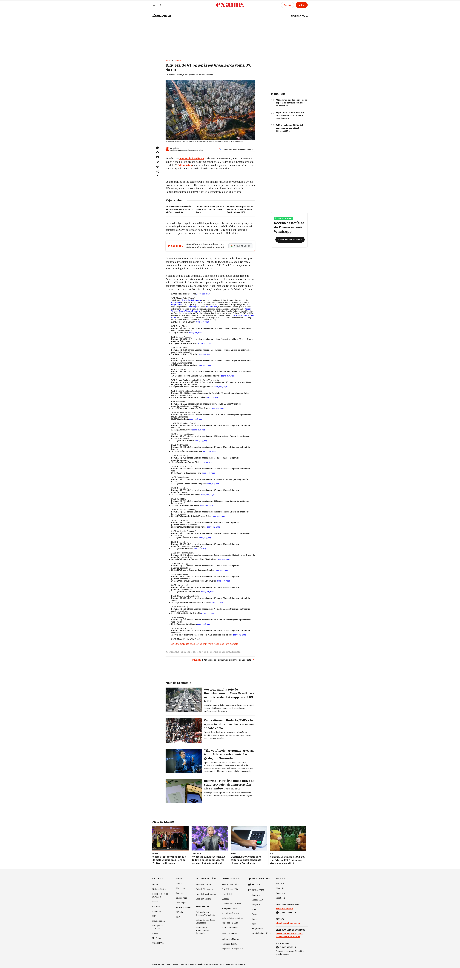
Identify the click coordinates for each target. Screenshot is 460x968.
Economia (161, 15)
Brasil (155, 901)
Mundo (179, 878)
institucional (158, 964)
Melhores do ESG (229, 944)
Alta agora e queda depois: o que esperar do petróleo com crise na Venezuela (291, 103)
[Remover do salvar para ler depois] (157, 176)
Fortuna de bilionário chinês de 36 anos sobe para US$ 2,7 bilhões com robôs (179, 209)
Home (168, 60)
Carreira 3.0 (257, 900)
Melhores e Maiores (230, 939)
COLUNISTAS (158, 943)
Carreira (156, 906)
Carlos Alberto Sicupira (189, 311)
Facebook (280, 898)
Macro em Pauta (299, 16)
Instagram (280, 893)
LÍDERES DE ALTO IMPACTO (160, 895)
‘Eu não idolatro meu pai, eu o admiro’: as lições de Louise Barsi (210, 209)
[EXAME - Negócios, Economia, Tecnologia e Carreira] (230, 5)
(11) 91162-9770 (288, 912)
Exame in (256, 895)
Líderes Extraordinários (232, 918)
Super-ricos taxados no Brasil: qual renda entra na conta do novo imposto (290, 115)
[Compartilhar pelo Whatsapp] (157, 147)
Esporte (179, 893)
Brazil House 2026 (230, 889)
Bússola (225, 899)
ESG (154, 916)
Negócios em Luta (230, 923)
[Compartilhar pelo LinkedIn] (157, 157)
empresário (176, 305)
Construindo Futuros (231, 903)
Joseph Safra (211, 307)
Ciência (179, 912)
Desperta (256, 904)
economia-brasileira (218, 651)
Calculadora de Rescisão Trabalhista (205, 913)
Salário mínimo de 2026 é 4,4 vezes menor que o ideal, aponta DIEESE (289, 128)
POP (178, 917)
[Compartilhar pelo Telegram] (157, 162)
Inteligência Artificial (157, 927)
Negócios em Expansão (232, 948)
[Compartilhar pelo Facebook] (157, 152)
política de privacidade (208, 964)
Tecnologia (181, 902)
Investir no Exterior (230, 913)
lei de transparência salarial (232, 964)
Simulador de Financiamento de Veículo (203, 930)
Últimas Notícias (159, 889)
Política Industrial (230, 927)
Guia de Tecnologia (204, 889)
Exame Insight (158, 921)
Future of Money (183, 907)
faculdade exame (261, 878)
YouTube (280, 883)
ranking (192, 307)
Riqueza (236, 651)
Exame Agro (181, 898)
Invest (155, 933)
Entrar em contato (284, 908)
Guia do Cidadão (203, 884)
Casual (179, 883)
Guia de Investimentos (206, 894)
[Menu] (154, 5)
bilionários (185, 165)
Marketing (180, 888)
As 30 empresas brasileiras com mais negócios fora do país (204, 643)
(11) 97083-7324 (288, 947)
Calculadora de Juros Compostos (205, 921)
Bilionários (199, 651)
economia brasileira (191, 158)
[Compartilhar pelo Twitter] (157, 166)
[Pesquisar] (160, 5)
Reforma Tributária (230, 884)
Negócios (156, 938)
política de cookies (188, 964)
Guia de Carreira (203, 899)
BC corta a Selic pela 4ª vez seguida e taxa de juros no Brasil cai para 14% (240, 209)
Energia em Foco (229, 908)
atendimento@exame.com (288, 923)
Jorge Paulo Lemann (191, 300)
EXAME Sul (227, 894)
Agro (254, 924)
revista (256, 884)
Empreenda (257, 928)
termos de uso (172, 964)
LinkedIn (280, 888)
